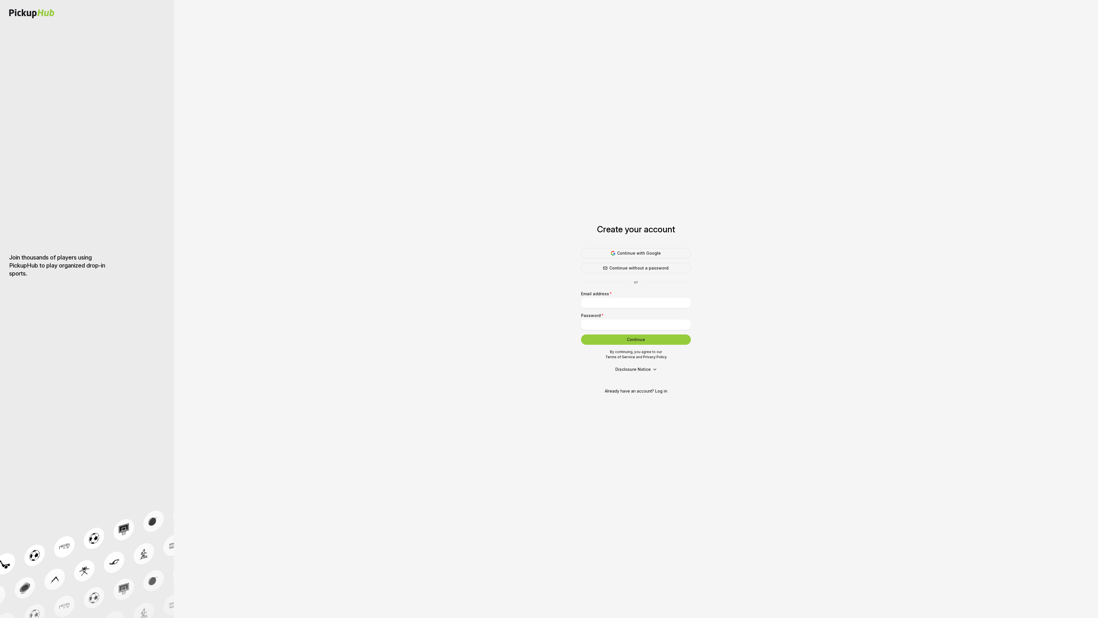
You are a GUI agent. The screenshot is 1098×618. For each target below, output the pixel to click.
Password (591, 315)
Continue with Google (639, 253)
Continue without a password (639, 268)
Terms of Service (620, 357)
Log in (661, 391)
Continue (636, 339)
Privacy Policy (655, 357)
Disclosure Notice (633, 369)
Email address (595, 293)
